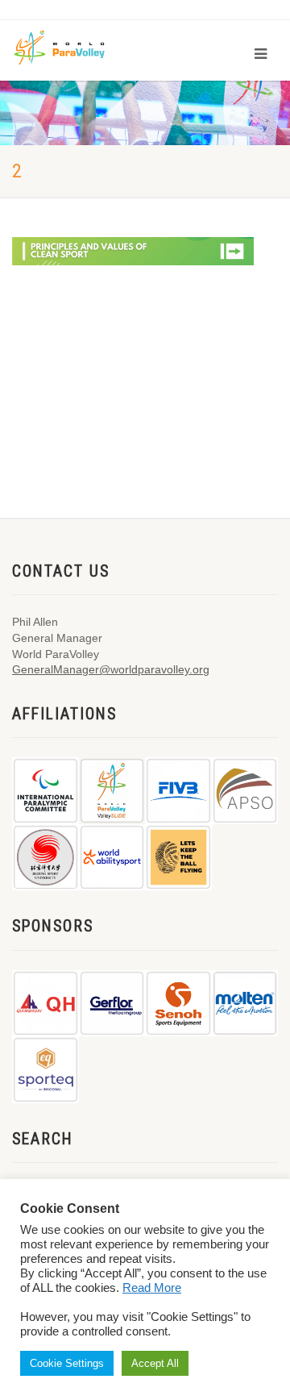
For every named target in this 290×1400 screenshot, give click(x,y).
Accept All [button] (155, 1363)
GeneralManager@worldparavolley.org (110, 669)
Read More (151, 1287)
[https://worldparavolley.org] (70, 46)
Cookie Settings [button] (67, 1363)
